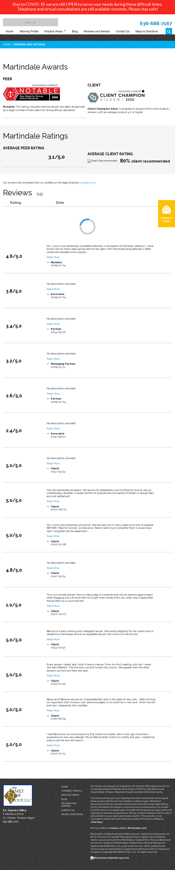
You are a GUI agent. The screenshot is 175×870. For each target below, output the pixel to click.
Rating (15, 202)
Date (60, 202)
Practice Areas (53, 31)
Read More (53, 257)
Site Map (97, 822)
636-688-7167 (156, 23)
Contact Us (122, 31)
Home (9, 31)
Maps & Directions (147, 31)
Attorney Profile (29, 31)
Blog (75, 31)
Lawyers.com (88, 182)
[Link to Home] (30, 22)
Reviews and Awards (97, 31)
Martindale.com (137, 828)
